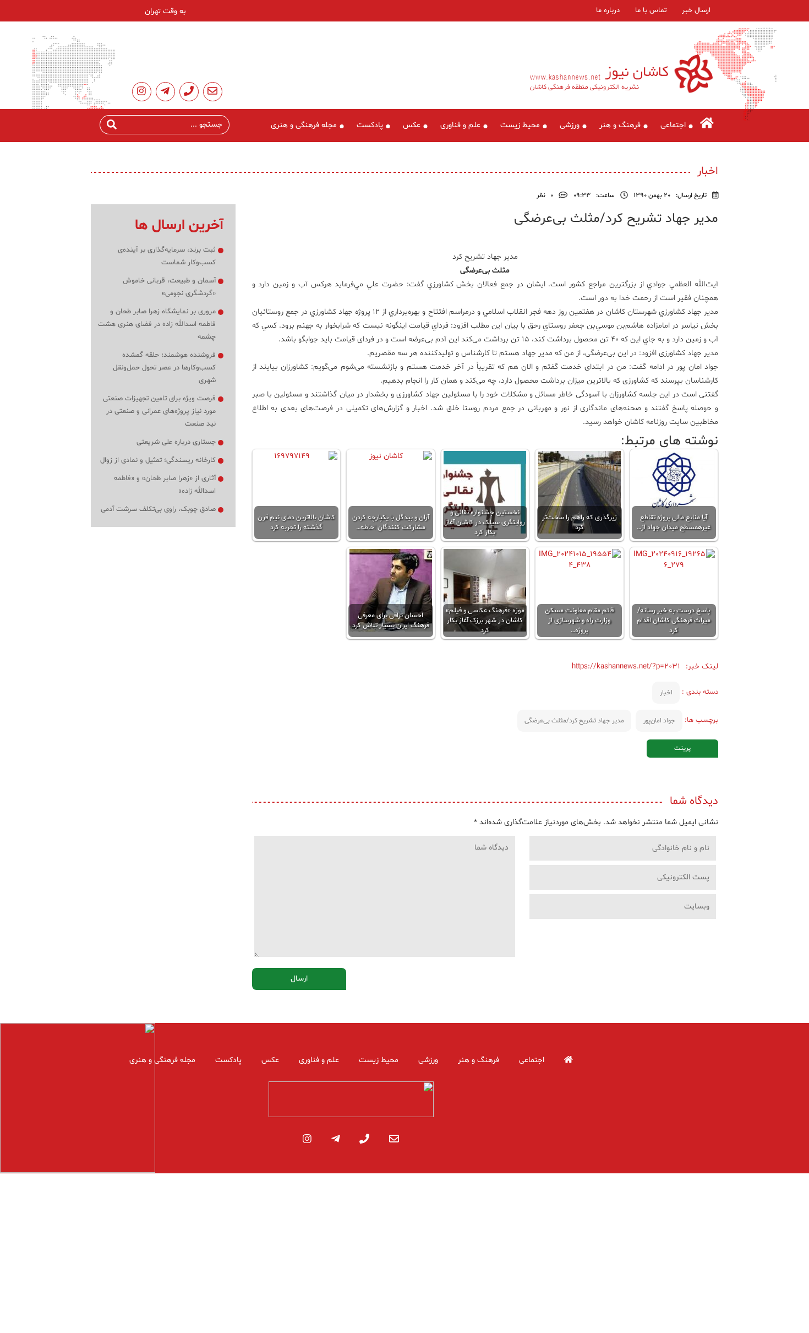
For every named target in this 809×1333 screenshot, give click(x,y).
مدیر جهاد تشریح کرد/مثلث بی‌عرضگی (574, 720)
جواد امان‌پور (659, 720)
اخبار (666, 692)
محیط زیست (520, 125)
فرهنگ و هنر (620, 125)
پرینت (682, 748)
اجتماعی (673, 125)
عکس (411, 125)
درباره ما (608, 10)
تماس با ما (650, 10)
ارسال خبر (696, 10)
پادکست (370, 125)
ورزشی (570, 125)
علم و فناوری (460, 125)
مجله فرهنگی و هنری (304, 125)
